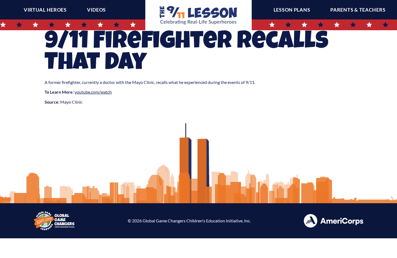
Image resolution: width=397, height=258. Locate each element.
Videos (96, 10)
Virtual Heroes (45, 10)
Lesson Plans (292, 10)
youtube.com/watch (93, 91)
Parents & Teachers (357, 10)
